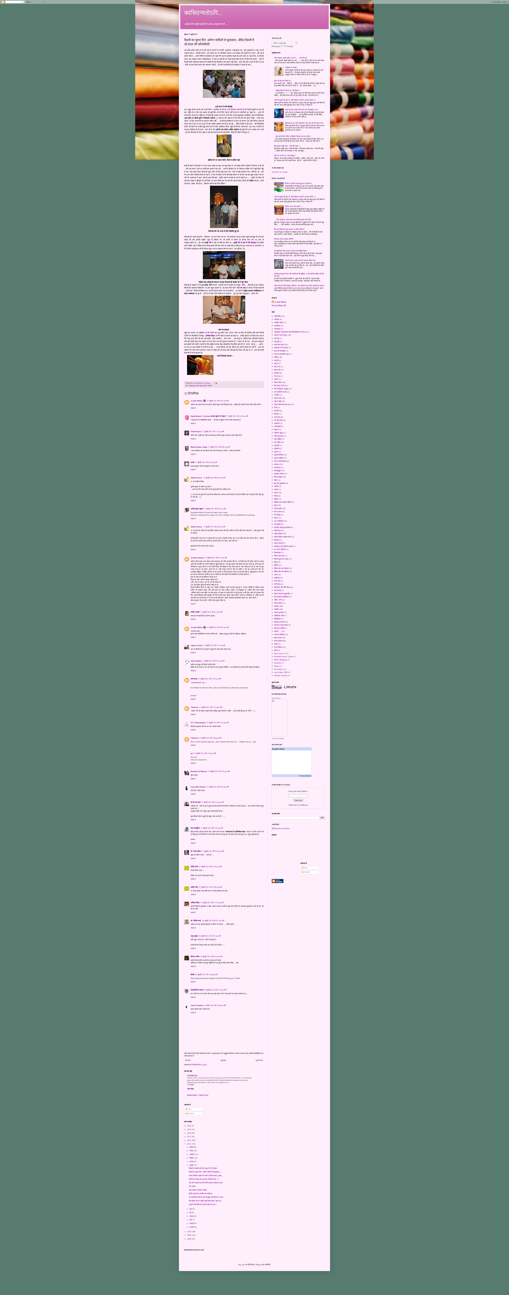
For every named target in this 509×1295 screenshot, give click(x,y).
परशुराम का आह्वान (291, 67)
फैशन (276, 480)
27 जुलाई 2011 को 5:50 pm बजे (219, 771)
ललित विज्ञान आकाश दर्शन (282, 536)
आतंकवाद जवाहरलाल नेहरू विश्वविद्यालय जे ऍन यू (290, 332)
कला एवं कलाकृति (280, 351)
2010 (189, 1231)
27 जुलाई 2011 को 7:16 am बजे (213, 431)
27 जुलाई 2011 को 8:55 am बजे (216, 557)
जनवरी (191, 1227)
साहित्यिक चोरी (279, 615)
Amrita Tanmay (197, 1005)
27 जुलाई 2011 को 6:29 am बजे (218, 400)
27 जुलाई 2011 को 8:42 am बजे (214, 477)
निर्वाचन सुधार (278, 432)
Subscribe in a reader (280, 172)
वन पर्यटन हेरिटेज (280, 549)
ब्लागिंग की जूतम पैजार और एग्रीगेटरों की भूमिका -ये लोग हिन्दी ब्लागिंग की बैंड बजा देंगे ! (299, 274)
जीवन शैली (277, 401)
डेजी (275, 407)
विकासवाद (277, 552)
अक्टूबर (192, 1154)
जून (190, 1209)
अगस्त (191, 1161)
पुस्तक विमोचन (279, 454)
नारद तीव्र (190, 1088)
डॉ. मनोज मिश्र (196, 851)
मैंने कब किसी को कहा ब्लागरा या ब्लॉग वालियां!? (289, 229)
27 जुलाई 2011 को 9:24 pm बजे (213, 851)
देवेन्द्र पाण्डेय (195, 956)
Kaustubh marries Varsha (283, 656)
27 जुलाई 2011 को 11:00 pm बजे (210, 887)
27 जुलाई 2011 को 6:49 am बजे (237, 416)
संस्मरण (209, 386)
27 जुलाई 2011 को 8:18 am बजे (206, 462)
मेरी (210, 242)
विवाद (276, 562)
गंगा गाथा (277, 376)
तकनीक (276, 410)
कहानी (276, 360)
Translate (289, 46)
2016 (189, 1125)
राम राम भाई (241, 287)
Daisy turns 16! (280, 653)
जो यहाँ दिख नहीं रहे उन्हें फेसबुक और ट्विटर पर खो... (206, 1197)
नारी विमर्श (277, 426)
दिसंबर (191, 1147)
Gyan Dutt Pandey (198, 786)
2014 (189, 1133)
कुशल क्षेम (277, 369)
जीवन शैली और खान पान (282, 404)
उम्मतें (192, 462)
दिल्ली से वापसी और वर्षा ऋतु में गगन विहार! (203, 1168)
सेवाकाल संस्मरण (279, 622)
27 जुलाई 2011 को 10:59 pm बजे (210, 866)
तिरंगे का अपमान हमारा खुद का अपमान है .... (299, 183)
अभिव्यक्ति (277, 316)
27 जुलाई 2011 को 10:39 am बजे (209, 678)
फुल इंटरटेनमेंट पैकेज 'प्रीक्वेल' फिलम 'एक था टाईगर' (293, 136)
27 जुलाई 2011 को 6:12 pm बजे (212, 802)
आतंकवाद (277, 329)
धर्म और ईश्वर (278, 420)
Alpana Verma (196, 645)
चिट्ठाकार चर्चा (194, 386)
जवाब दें (193, 408)
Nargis (276, 666)
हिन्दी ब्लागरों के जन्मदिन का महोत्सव (200, 1193)
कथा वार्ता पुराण (279, 344)
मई (190, 1212)
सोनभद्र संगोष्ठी (279, 628)
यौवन (276, 518)
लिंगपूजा (276, 540)
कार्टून (276, 363)
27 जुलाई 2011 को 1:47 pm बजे (217, 722)
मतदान (276, 489)
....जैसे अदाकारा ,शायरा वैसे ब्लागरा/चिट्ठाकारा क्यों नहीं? (292, 219)
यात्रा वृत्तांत (203, 386)
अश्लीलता (277, 325)
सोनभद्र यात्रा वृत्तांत (281, 625)
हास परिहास (278, 647)
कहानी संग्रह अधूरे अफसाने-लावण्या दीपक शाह (300, 260)
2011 (189, 1144)
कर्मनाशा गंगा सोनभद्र (281, 347)
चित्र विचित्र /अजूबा (281, 388)
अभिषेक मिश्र (210, 335)
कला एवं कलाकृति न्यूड (281, 354)
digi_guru (241, 1264)
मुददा (275, 505)
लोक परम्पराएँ (278, 543)
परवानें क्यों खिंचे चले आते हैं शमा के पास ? (202, 1204)
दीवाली (276, 414)
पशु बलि (276, 445)
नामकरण (277, 423)
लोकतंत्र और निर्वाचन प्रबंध (283, 546)
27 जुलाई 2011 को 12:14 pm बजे (210, 707)
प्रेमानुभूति (277, 470)
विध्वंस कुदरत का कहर (281, 559)
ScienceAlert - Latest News (197, 1095)
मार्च (190, 1219)
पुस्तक (276, 451)
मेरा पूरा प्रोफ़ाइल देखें (279, 305)
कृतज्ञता (276, 373)
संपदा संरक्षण (278, 603)
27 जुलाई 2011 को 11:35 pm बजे (211, 902)
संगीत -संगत (278, 599)
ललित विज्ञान (278, 533)
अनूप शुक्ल (194, 935)
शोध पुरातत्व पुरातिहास (281, 596)
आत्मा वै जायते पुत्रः (280, 335)
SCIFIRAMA (192, 1075)
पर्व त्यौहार (277, 442)
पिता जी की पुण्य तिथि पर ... (283, 80)
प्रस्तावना (277, 467)
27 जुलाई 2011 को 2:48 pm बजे (210, 738)
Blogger (258, 1264)
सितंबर (191, 1158)
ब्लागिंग (276, 486)
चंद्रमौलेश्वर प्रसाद (197, 989)
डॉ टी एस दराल (196, 802)
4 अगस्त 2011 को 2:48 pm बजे (215, 1005)
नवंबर (191, 1150)
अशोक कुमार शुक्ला (197, 508)
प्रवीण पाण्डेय (195, 612)
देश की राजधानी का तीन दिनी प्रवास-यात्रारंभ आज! (206, 1182)
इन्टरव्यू (276, 338)
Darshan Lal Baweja (199, 771)
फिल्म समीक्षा (278, 477)
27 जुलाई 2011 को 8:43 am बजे (215, 508)
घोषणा (276, 379)
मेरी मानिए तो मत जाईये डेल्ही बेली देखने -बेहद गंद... (205, 1201)
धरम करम (277, 417)
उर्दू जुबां (276, 341)
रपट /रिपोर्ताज (278, 521)
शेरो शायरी (277, 590)
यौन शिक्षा (277, 514)
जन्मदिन (276, 395)
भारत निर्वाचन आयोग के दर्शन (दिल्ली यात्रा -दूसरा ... (206, 1175)
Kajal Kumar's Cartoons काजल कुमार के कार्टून (208, 416)
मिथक (276, 496)
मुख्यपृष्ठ (223, 1060)
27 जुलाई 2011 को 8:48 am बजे (214, 526)
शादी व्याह (277, 584)
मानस (276, 492)
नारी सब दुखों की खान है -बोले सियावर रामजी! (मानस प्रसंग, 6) (295, 100)
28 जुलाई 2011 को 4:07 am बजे (213, 920)
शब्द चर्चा (277, 581)
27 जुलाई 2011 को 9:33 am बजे (214, 645)
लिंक (218, 183)
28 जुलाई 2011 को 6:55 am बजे (210, 936)
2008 (189, 1239)
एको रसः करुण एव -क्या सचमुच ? (285, 155)
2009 (189, 1235)
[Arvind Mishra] (280, 735)
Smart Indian (196, 660)
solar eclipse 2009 (281, 672)
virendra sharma (197, 557)
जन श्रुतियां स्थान (280, 392)
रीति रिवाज (277, 530)
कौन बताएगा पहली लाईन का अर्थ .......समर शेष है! (290, 58)
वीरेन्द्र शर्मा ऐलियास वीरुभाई (232, 109)
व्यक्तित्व (277, 578)
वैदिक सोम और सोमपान (281, 568)
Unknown (194, 707)
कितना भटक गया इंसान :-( (294, 206)
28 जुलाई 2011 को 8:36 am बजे (211, 956)
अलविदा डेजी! (278, 322)
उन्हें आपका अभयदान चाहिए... (198, 1190)
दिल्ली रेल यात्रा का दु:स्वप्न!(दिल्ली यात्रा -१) (204, 1179)
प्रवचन (276, 464)
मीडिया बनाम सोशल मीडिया (283, 502)
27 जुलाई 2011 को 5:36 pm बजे (205, 753)
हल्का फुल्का (278, 640)
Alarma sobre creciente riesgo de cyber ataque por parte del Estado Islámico (214, 1077)
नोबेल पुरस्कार (278, 436)
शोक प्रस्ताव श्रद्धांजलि (282, 593)
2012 (189, 1140)
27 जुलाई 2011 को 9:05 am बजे (218, 627)
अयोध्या (276, 319)
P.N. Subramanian (198, 722)
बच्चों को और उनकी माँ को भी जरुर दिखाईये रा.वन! (301, 109)
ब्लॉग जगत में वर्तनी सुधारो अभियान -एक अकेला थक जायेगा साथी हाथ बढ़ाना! (299, 285)
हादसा (276, 644)
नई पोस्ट (188, 1060)
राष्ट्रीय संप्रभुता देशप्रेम (282, 527)
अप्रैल (191, 1216)
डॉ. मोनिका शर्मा (196, 920)
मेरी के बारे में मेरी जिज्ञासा (247, 242)
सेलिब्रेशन (277, 618)
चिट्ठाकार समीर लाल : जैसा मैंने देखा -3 (287, 146)
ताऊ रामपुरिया (195, 828)
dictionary (308, 776)
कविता (276, 357)
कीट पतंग (277, 366)
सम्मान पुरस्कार (279, 612)
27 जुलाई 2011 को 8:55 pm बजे (212, 828)
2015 (189, 1129)
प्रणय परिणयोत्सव (280, 461)
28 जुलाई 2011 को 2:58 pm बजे (206, 974)
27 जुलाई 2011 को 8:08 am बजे (219, 447)
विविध (276, 565)
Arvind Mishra (197, 400)
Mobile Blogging (280, 659)
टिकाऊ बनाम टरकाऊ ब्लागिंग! (284, 239)
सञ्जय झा (194, 678)
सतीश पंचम (194, 866)
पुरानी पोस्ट (259, 1060)
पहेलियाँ (276, 448)
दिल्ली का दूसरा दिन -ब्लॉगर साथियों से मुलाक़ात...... (206, 1172)
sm (192, 753)
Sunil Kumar (196, 431)
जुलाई (191, 1165)
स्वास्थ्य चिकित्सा (279, 634)
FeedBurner (303, 805)
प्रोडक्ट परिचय (279, 473)
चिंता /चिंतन (278, 382)
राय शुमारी (277, 524)
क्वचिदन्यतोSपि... (203, 12)
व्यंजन (276, 574)
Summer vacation (280, 675)
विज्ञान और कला (279, 555)
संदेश (189, 1109)
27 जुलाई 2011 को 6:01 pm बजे (218, 787)
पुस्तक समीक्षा (278, 458)
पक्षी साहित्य (278, 439)
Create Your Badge (278, 738)
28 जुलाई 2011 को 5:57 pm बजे (215, 990)
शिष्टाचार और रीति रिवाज (282, 587)
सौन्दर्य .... (277, 631)
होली (275, 650)
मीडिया (276, 499)
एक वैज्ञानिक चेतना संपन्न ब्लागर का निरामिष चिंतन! (291, 251)
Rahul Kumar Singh (199, 447)
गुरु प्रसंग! (192, 1186)
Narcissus (277, 663)
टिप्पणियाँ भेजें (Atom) (199, 1064)
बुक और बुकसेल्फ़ (279, 483)
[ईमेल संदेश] (216, 383)
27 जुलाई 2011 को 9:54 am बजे (213, 661)
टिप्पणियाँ (190, 1113)
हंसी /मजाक (278, 637)
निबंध (276, 429)
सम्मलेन (276, 609)
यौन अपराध (278, 511)
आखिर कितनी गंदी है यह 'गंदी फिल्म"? (287, 90)
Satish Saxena (196, 477)
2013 (189, 1136)
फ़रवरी (191, 1223)
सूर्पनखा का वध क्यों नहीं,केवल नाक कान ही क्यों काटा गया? (304, 123)
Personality (278, 669)
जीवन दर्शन (278, 398)
